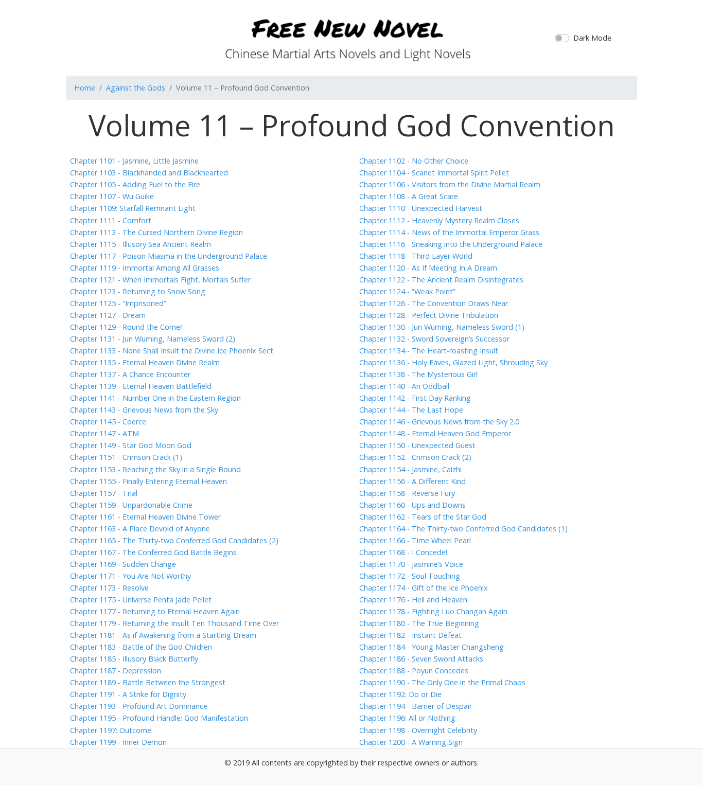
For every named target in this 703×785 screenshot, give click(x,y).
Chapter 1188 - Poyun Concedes (413, 670)
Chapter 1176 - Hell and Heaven (413, 599)
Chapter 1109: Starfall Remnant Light (133, 208)
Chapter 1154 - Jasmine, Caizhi (410, 469)
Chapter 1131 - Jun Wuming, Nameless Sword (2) (152, 339)
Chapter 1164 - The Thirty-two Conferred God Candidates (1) (463, 528)
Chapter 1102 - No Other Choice (413, 161)
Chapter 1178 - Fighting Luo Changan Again (433, 611)
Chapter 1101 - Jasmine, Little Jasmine (134, 161)
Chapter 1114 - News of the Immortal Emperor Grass (449, 232)
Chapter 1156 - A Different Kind (412, 481)
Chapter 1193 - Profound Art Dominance (138, 706)
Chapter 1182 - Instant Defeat (410, 635)
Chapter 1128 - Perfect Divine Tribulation (428, 315)
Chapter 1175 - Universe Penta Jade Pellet (141, 599)
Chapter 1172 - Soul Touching (409, 576)
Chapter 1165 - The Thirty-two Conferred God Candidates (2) (174, 540)
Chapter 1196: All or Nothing (407, 718)
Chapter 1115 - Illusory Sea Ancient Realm (140, 244)
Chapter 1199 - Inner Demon (118, 742)
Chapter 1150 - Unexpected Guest (417, 445)
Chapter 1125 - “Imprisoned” (118, 303)
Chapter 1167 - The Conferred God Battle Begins (153, 552)
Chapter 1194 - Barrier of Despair (415, 706)
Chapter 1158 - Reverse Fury (407, 493)
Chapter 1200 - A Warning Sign (411, 742)
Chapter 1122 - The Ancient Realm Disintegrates (441, 279)
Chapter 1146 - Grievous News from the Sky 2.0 (439, 421)
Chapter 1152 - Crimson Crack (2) (415, 457)
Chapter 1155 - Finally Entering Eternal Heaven (148, 481)
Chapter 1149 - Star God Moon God (130, 445)
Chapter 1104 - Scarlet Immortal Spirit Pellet (434, 172)
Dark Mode (592, 38)
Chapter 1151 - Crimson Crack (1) (126, 457)
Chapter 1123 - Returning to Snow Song (137, 291)
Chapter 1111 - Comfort (110, 220)
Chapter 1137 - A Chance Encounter (130, 374)
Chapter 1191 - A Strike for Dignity (128, 694)
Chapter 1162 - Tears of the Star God (422, 517)
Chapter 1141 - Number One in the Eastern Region (155, 398)
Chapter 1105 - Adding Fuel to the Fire (135, 184)
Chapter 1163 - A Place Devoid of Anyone (140, 528)
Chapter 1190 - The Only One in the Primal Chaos (442, 682)
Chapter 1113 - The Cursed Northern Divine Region (156, 232)
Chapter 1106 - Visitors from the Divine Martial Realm (449, 184)
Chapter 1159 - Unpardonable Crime (131, 505)
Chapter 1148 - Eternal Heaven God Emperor (435, 433)
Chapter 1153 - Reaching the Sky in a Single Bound (155, 469)
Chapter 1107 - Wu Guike (112, 196)
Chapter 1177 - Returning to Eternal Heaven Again (155, 611)
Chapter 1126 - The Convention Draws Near (433, 303)
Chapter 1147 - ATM (104, 433)
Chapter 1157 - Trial (103, 493)
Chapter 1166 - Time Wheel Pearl (415, 540)
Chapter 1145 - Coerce (108, 421)
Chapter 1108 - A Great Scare (408, 196)
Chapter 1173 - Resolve (109, 588)
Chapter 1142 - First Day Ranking (415, 398)
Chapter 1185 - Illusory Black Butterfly (134, 659)
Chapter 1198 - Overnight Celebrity (418, 730)
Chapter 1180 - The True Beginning (419, 623)
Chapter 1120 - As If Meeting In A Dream (428, 268)
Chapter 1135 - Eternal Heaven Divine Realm (145, 362)
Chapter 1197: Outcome (110, 730)
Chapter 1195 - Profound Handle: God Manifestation (159, 718)
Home (84, 88)
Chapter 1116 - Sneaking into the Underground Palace (450, 244)
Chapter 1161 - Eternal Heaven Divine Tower (145, 517)
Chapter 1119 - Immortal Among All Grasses (144, 268)
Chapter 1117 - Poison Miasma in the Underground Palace (168, 256)
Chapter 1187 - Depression (115, 670)
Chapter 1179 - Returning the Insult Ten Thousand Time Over (174, 623)
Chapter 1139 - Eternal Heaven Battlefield (141, 386)
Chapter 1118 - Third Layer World (415, 256)
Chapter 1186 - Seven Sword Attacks (421, 659)
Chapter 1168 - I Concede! (403, 552)
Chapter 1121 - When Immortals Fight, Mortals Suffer (160, 279)
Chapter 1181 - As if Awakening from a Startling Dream (163, 635)
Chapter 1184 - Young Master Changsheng (431, 647)
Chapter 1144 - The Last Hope (411, 410)
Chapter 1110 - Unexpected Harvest (420, 208)
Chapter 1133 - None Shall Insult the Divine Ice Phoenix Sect (171, 350)
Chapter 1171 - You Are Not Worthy (130, 576)
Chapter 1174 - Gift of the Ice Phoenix (423, 588)
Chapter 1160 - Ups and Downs (412, 505)
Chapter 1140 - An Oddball (404, 386)
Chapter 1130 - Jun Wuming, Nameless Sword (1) (441, 327)
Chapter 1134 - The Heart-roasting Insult (428, 350)
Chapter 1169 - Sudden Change (123, 564)
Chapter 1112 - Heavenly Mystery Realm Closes (439, 220)
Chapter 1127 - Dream (108, 315)
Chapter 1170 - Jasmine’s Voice (411, 564)
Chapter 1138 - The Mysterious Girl (418, 374)
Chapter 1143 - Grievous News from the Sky (144, 410)
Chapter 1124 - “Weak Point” (407, 291)
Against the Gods (135, 88)
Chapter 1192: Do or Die (400, 694)
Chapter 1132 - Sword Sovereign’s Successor (434, 339)
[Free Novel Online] (347, 36)
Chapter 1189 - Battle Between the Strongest (147, 682)
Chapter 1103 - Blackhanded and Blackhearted (149, 172)
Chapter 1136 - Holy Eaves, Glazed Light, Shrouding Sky (453, 362)
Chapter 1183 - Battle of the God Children (141, 647)
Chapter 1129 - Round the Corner (126, 327)
